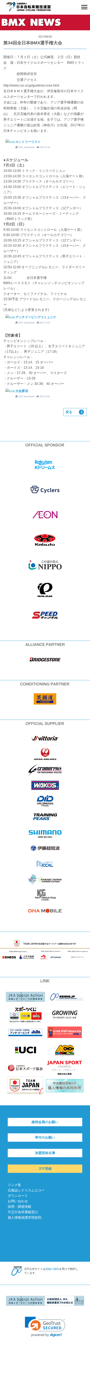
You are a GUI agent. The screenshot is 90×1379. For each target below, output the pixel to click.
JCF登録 (45, 1168)
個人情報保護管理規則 (24, 1217)
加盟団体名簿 (45, 1153)
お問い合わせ (18, 1201)
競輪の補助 (52, 1268)
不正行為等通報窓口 (23, 1212)
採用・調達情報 (19, 1206)
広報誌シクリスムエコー (26, 1190)
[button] (45, 1326)
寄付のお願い (45, 1137)
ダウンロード (18, 1196)
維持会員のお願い (45, 1122)
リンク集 (14, 1185)
